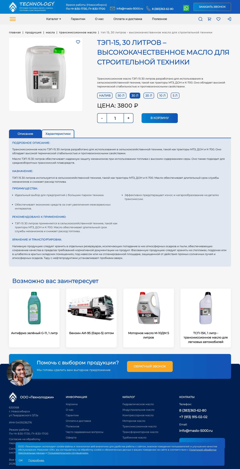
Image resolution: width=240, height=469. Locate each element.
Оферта (71, 437)
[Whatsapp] (186, 8)
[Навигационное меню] (13, 19)
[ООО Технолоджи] (13, 397)
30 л (135, 95)
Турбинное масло (134, 437)
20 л (148, 95)
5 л (175, 95)
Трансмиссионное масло (139, 426)
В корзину (160, 118)
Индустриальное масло (138, 409)
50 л (121, 95)
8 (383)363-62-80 (192, 410)
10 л (162, 95)
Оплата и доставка (127, 19)
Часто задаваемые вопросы (85, 432)
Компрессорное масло (138, 415)
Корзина (72, 404)
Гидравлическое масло (138, 404)
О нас (99, 19)
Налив (105, 95)
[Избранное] (78, 42)
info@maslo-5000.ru (196, 431)
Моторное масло (133, 420)
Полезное (159, 19)
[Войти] (227, 19)
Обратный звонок (150, 366)
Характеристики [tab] (58, 134)
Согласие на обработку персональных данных (24, 441)
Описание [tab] (25, 134)
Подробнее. (36, 460)
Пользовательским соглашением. (68, 453)
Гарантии (78, 19)
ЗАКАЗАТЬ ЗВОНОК (212, 6)
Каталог (52, 19)
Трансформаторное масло (140, 432)
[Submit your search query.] (234, 19)
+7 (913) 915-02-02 (193, 417)
